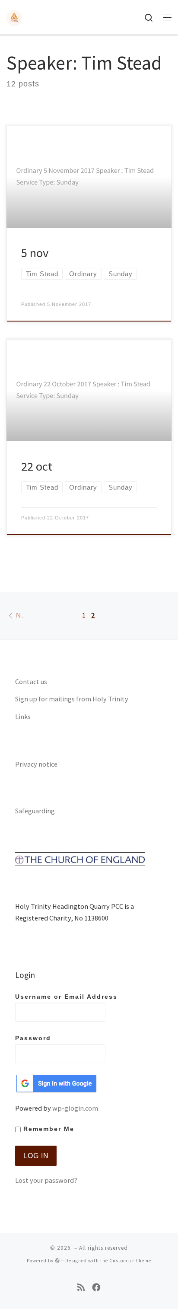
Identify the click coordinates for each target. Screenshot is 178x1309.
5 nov (34, 253)
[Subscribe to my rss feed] (81, 1288)
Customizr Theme (130, 1261)
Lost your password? (46, 1180)
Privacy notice (36, 764)
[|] (14, 17)
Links (23, 716)
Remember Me (47, 1129)
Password (33, 1038)
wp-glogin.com (75, 1108)
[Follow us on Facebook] (96, 1288)
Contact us (31, 681)
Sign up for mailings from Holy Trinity (71, 698)
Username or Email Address (66, 997)
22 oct (36, 466)
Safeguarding (35, 810)
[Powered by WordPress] (57, 1260)
